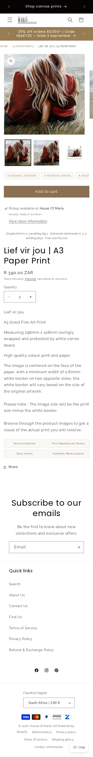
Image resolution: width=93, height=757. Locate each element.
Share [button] (13, 467)
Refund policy (42, 732)
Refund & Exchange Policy (31, 650)
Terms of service (35, 739)
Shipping (30, 278)
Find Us (15, 617)
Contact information (49, 747)
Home (4, 46)
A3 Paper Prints (23, 46)
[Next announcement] (84, 7)
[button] (10, 19)
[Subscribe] (78, 547)
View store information (28, 221)
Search (15, 584)
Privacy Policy (20, 639)
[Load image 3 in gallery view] (75, 153)
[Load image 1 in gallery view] (18, 153)
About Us (17, 595)
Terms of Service (23, 628)
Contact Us (18, 606)
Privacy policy (66, 732)
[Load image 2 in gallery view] (46, 153)
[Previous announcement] (9, 7)
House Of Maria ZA (43, 726)
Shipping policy (63, 739)
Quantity (10, 287)
